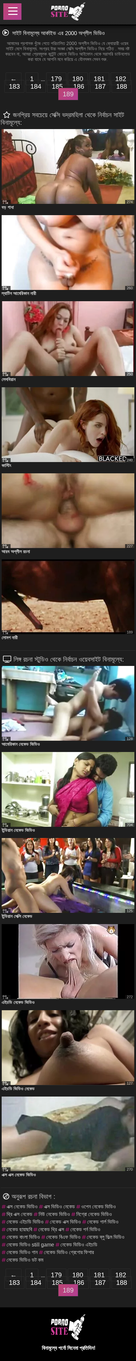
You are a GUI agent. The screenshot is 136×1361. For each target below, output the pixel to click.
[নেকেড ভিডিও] (68, 12)
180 (77, 78)
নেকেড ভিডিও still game (30, 1244)
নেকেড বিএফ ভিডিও (63, 1237)
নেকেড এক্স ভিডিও (65, 1222)
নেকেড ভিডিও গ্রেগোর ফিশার (69, 1252)
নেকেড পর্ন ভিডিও (85, 1229)
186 (78, 86)
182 (120, 78)
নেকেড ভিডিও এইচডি (78, 1244)
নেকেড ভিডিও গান (22, 1252)
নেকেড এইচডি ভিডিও (25, 1222)
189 (68, 94)
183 (14, 86)
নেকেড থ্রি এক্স (51, 1229)
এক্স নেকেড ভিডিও (22, 1206)
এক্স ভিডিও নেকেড (59, 1206)
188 (121, 86)
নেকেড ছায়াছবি (19, 1229)
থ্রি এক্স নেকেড (19, 1214)
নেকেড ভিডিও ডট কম (25, 1260)
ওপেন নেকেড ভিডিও (98, 1206)
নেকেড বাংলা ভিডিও (23, 1237)
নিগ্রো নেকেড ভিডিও (94, 1214)
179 (56, 78)
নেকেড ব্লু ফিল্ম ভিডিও (105, 1237)
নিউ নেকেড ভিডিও (54, 1214)
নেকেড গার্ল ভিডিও (103, 1222)
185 (57, 86)
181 (99, 78)
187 (100, 86)
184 (35, 86)
